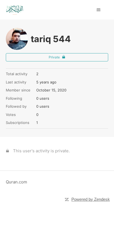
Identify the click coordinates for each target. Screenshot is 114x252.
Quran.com (16, 182)
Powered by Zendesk (90, 199)
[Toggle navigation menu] (98, 10)
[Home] (14, 10)
